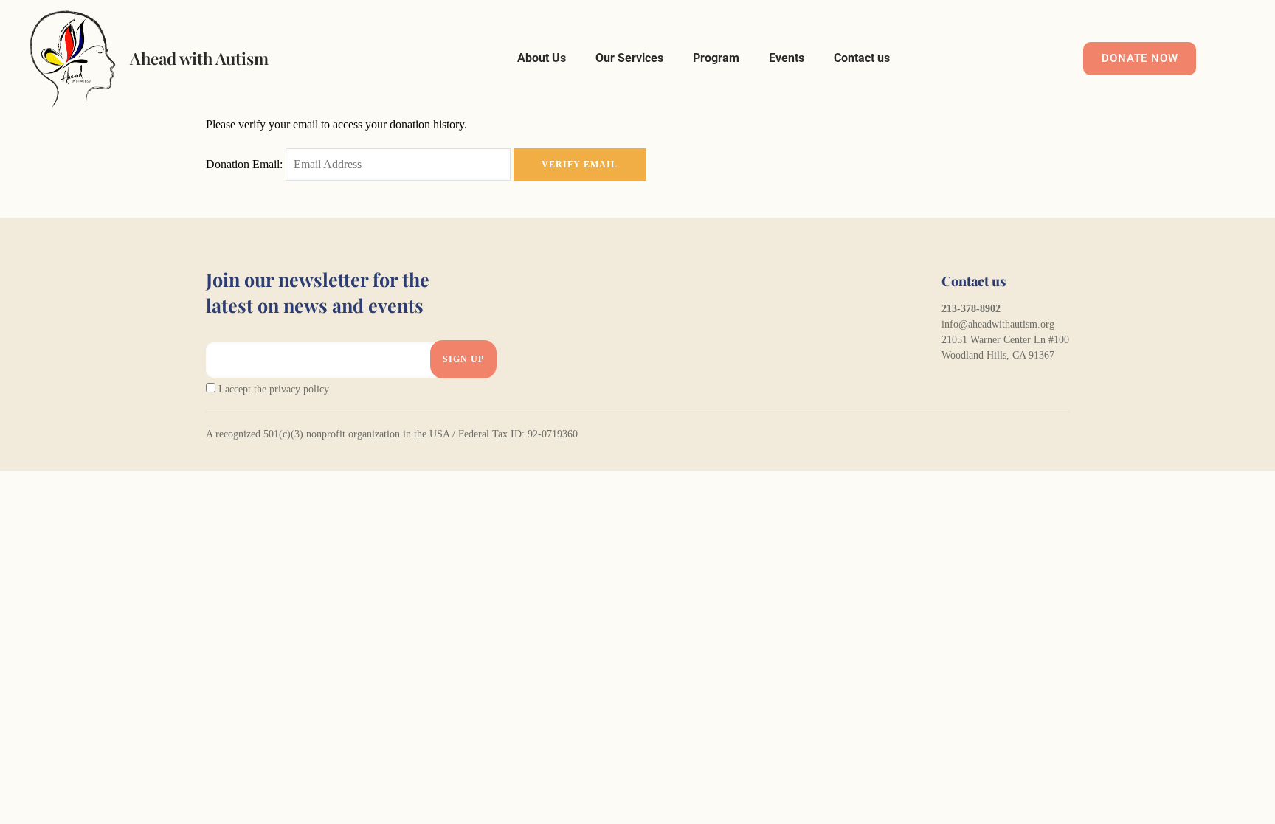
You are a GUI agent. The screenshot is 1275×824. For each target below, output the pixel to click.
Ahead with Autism (199, 58)
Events (786, 58)
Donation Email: (244, 164)
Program (716, 58)
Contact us (862, 58)
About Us (541, 58)
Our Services (629, 58)
